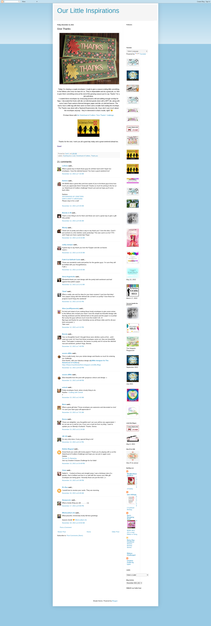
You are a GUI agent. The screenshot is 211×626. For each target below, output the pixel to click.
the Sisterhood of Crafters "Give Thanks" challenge (95, 115)
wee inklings (131, 494)
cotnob (64, 387)
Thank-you (94, 156)
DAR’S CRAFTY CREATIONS (72, 199)
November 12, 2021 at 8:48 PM (73, 380)
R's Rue (65, 487)
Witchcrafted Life (68, 513)
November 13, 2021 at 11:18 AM (73, 429)
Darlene (65, 181)
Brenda (64, 334)
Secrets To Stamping (69, 458)
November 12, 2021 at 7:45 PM (73, 346)
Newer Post (62, 532)
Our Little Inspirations (88, 10)
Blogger (114, 601)
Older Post (115, 532)
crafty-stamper (67, 245)
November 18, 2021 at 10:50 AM (73, 523)
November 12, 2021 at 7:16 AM (73, 174)
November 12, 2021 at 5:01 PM (73, 301)
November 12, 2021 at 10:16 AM (73, 238)
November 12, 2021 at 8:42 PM (73, 368)
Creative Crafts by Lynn (130, 562)
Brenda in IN (66, 213)
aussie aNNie (67, 353)
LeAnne (65, 166)
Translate (142, 54)
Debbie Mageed (68, 449)
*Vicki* (64, 291)
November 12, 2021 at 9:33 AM (73, 206)
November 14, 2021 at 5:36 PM (73, 480)
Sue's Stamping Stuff (130, 517)
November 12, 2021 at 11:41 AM (73, 284)
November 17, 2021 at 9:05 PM (73, 506)
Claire (64, 470)
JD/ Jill (64, 436)
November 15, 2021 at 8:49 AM (73, 493)
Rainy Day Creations (131, 541)
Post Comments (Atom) (75, 535)
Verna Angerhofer (68, 276)
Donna (64, 419)
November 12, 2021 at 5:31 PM (73, 327)
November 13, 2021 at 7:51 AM (73, 412)
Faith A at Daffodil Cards (71, 259)
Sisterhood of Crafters (83, 156)
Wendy (64, 227)
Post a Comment (66, 527)
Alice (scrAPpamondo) (70, 308)
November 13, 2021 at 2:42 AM (73, 397)
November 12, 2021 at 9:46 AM (73, 221)
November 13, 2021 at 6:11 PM (73, 442)
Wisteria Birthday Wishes (129, 545)
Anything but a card (69, 156)
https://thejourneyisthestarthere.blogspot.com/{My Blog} (81, 365)
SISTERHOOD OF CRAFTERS (73, 196)
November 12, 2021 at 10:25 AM (73, 253)
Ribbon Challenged (131, 554)
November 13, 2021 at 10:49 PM (73, 463)
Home (89, 532)
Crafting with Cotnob (76, 392)
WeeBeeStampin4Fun (132, 474)
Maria (64, 404)
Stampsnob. (66, 500)
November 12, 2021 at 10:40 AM (73, 270)
